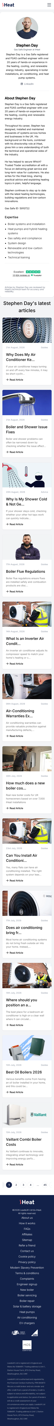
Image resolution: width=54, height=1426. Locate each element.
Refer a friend (27, 1245)
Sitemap (27, 1239)
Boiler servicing (27, 1295)
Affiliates (27, 1234)
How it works (27, 1223)
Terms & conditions (27, 1273)
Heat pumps (27, 1312)
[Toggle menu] (49, 4)
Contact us (27, 1251)
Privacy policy (27, 1262)
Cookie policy (27, 1256)
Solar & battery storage (27, 1306)
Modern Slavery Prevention (27, 1267)
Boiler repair (27, 1300)
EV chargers (27, 1323)
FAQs (27, 1228)
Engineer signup (27, 1284)
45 (45, 1184)
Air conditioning (27, 1317)
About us (27, 1217)
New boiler (27, 1289)
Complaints (27, 1278)
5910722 (25, 208)
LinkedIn (29, 83)
